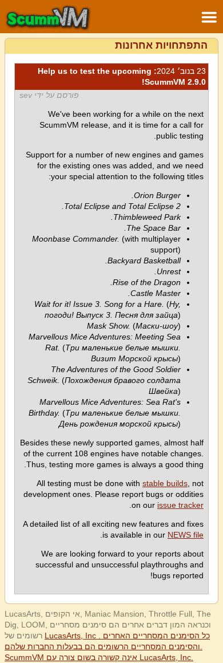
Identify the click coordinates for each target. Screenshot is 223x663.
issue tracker (180, 505)
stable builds (165, 483)
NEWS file (186, 534)
